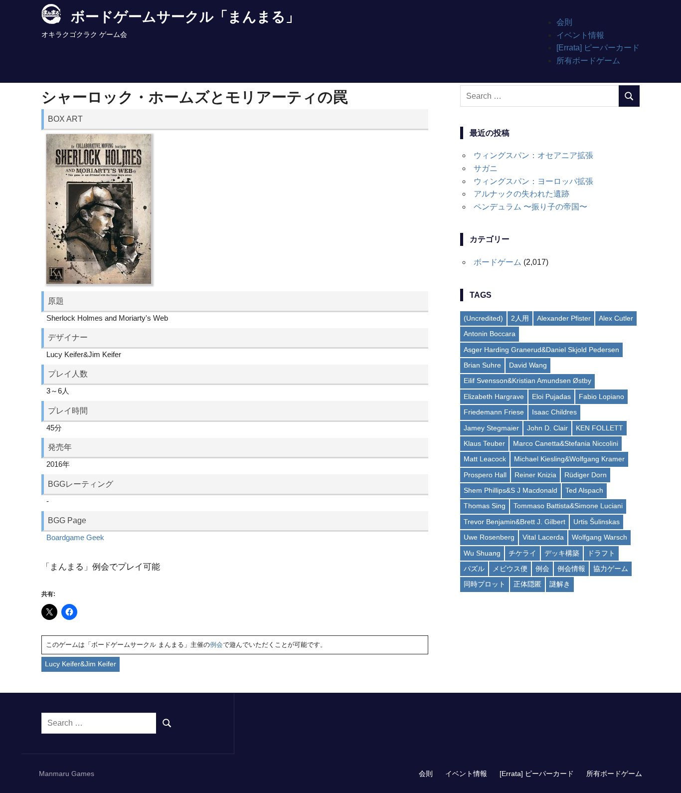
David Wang (528, 365)
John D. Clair (547, 428)
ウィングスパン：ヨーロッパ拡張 (533, 181)
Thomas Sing (485, 506)
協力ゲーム (610, 569)
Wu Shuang (482, 553)
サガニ (486, 168)
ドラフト (601, 553)
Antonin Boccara (489, 334)
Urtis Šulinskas (596, 522)
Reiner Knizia (535, 475)
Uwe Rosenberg (489, 537)
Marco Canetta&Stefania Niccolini (565, 443)
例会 (216, 644)
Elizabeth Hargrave (494, 396)
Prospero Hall (485, 475)
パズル (474, 569)
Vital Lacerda (543, 537)
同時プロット (485, 584)
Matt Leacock (485, 459)
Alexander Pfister (564, 318)
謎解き (559, 584)
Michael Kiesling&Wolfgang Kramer (569, 459)
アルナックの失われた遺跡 (521, 194)
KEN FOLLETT (599, 428)
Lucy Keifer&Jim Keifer (80, 664)
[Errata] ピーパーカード (598, 47)
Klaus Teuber (484, 443)
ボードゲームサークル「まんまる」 (185, 16)
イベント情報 (580, 35)
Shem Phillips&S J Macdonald (510, 490)
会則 (564, 22)
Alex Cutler (616, 318)
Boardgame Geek (75, 537)
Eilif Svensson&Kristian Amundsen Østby (527, 381)
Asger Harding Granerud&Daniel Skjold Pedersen (541, 350)
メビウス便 (510, 569)
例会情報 (571, 569)
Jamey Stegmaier (491, 428)
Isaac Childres (554, 412)
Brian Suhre (482, 365)
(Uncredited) (483, 318)
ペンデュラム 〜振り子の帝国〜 (530, 206)
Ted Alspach (584, 490)
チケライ (522, 553)
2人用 (520, 318)
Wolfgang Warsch (599, 537)
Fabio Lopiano (601, 396)
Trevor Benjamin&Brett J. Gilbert (514, 522)
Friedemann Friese (494, 412)
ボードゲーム (497, 262)
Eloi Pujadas (551, 396)
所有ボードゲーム (588, 60)
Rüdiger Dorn (585, 475)
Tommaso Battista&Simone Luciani (568, 506)
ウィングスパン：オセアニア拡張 (533, 155)
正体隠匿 (527, 584)
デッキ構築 (561, 553)
